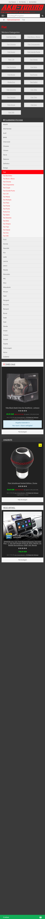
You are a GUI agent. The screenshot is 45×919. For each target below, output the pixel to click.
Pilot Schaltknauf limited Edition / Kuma (22, 483)
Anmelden (32, 2)
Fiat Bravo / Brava (34, 37)
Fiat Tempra (11, 97)
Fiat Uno (34, 105)
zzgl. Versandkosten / (26, 417)
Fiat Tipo (34, 97)
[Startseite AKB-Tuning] (22, 8)
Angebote (7, 440)
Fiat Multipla (11, 67)
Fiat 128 (11, 59)
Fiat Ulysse (11, 105)
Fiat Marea (33, 59)
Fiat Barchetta (11, 37)
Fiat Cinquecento (34, 44)
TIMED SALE (10, 364)
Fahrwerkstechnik (14, 120)
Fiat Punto (33, 75)
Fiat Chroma (11, 44)
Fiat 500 (11, 112)
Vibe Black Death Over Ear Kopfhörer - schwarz (22, 408)
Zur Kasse (12, 2)
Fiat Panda (11, 75)
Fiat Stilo (34, 90)
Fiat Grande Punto (33, 52)
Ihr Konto (22, 2)
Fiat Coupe (11, 52)
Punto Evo (11, 82)
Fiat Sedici (33, 82)
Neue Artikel (9, 507)
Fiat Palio (33, 67)
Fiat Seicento (11, 90)
